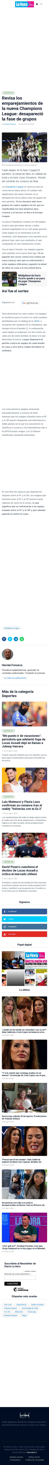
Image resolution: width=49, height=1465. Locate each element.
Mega (24, 1315)
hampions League (15, 187)
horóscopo (32, 1312)
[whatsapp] (22, 639)
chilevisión (19, 1312)
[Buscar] (41, 4)
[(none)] (7, 654)
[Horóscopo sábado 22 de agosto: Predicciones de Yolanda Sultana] (24, 1098)
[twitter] (10, 639)
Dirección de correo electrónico (17, 1274)
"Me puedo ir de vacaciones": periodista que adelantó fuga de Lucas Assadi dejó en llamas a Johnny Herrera (23, 741)
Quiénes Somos (16, 1457)
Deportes (9, 696)
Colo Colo (8, 1305)
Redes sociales (37, 1305)
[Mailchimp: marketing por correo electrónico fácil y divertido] (21, 1291)
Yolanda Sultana (10, 1308)
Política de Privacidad (35, 1460)
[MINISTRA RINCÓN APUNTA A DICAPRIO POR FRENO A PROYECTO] (34, 968)
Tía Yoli (7, 1312)
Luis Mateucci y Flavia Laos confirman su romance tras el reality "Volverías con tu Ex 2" (22, 805)
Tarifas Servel (34, 1457)
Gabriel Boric (21, 1305)
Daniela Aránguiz (10, 1315)
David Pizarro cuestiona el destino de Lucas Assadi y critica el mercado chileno (20, 870)
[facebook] (4, 639)
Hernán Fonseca (10, 124)
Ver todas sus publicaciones (15, 678)
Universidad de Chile (29, 1308)
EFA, (38, 321)
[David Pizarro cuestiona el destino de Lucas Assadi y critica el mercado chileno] (24, 845)
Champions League (11, 628)
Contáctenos (15, 1460)
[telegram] (16, 639)
